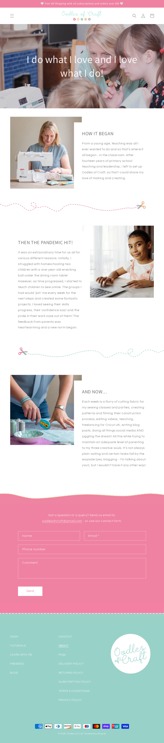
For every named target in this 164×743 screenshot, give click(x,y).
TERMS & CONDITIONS (74, 691)
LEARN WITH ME (21, 654)
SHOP (14, 636)
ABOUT (64, 645)
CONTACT (65, 636)
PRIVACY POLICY (70, 700)
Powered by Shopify (95, 734)
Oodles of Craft (75, 734)
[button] (12, 15)
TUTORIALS (18, 645)
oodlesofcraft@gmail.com (62, 521)
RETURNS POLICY (71, 672)
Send (30, 591)
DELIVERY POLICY (71, 663)
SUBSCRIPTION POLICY (75, 681)
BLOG (14, 672)
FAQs (62, 654)
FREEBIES (17, 663)
